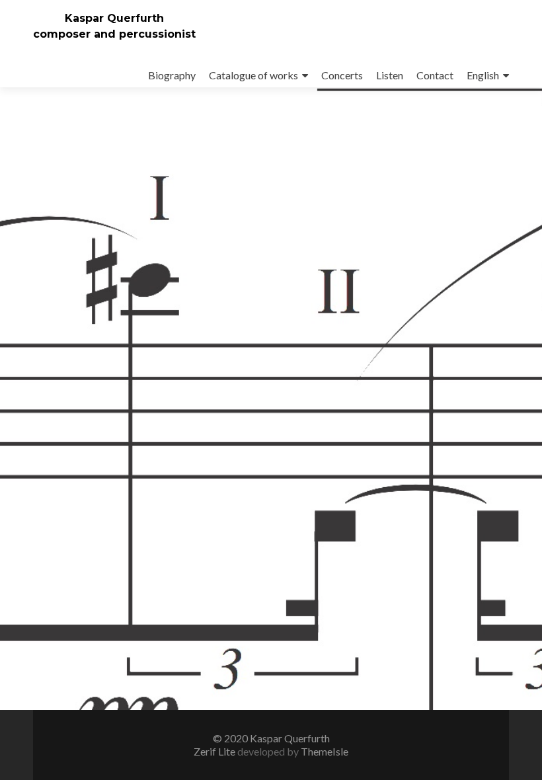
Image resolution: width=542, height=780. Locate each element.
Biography (172, 75)
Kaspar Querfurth (114, 18)
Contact (434, 75)
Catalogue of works (253, 75)
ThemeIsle (324, 751)
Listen (389, 75)
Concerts (342, 75)
